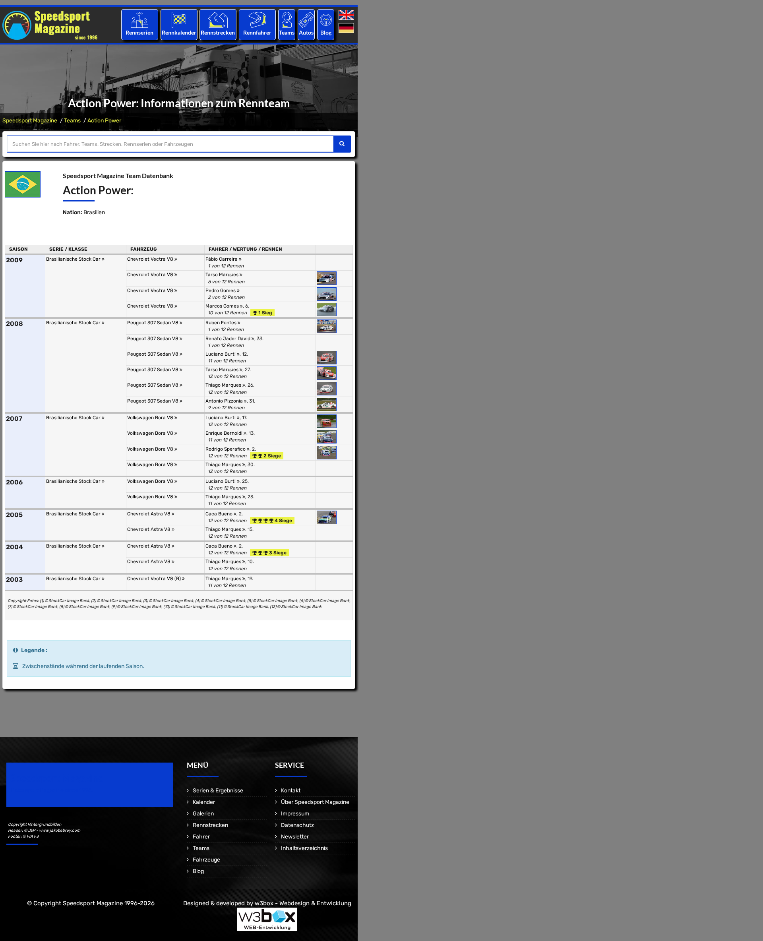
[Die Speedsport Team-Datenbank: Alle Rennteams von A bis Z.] (287, 19)
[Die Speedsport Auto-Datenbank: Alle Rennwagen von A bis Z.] (306, 19)
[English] (347, 15)
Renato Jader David (228, 338)
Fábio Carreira (222, 259)
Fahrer (201, 836)
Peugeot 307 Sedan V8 (153, 322)
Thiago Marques (223, 385)
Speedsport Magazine (29, 120)
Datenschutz (297, 825)
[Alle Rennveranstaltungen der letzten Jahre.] (179, 19)
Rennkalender (178, 32)
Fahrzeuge (206, 859)
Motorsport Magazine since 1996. (51, 790)
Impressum (295, 813)
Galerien (203, 813)
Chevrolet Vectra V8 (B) (154, 578)
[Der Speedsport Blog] (326, 19)
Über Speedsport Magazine (315, 802)
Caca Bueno (219, 514)
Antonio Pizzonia (224, 401)
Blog (325, 32)
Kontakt (290, 790)
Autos (306, 32)
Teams (286, 32)
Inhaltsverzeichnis (304, 848)
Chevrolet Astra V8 (149, 514)
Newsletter (295, 836)
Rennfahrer (257, 32)
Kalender (204, 802)
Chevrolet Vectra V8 (150, 259)
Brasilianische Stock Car (74, 259)
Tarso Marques (222, 274)
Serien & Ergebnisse (218, 790)
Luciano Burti (221, 354)
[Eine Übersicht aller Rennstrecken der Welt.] (218, 19)
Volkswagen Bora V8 (150, 417)
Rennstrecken (218, 32)
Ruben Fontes (221, 322)
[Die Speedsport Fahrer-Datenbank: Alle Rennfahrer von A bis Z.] (257, 19)
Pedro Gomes (221, 290)
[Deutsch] (347, 28)
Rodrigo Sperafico (226, 449)
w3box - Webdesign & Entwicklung (303, 903)
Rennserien (139, 32)
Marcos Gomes (222, 306)
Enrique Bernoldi (224, 433)
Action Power (104, 120)
